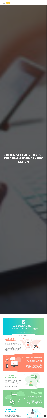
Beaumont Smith (34, 165)
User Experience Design (23, 165)
